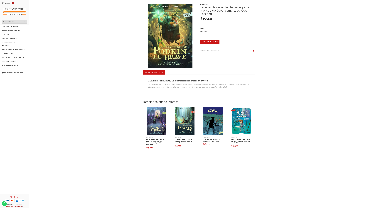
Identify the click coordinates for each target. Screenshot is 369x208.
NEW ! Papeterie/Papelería (11, 30)
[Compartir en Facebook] (253, 50)
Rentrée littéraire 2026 (10, 26)
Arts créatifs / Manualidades (12, 49)
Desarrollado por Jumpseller (14, 206)
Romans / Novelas (8, 38)
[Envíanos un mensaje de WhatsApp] (4, 203)
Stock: (202, 28)
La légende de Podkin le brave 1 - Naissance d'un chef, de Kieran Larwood (183, 141)
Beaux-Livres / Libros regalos (13, 57)
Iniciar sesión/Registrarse (13, 73)
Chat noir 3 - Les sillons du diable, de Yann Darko (212, 140)
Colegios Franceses (9, 61)
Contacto (6, 69)
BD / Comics (6, 46)
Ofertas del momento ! (10, 65)
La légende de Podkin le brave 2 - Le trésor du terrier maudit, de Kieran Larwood (155, 142)
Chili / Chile (6, 34)
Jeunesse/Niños (7, 42)
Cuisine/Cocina (7, 53)
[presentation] (142, 128)
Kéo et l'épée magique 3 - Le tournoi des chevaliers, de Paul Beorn (240, 141)
